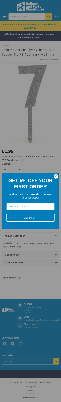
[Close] (55, 176)
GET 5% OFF (30, 218)
